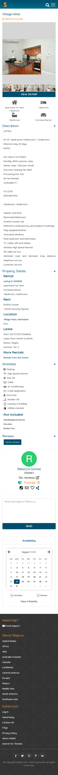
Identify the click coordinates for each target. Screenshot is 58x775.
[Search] (47, 4)
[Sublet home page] (5, 4)
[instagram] (29, 755)
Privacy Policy (9, 733)
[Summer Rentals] (18, 347)
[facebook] (15, 755)
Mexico (6, 683)
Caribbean (7, 667)
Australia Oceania (11, 657)
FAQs (5, 727)
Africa (5, 646)
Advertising (8, 717)
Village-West (11, 14)
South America (10, 694)
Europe (6, 678)
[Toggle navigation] (53, 4)
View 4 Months (29, 601)
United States (9, 641)
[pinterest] (35, 755)
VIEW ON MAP (29, 94)
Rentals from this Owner (16, 357)
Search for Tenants (12, 743)
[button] (6, 56)
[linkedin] (42, 755)
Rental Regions (13, 635)
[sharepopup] (37, 488)
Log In (5, 712)
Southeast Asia (10, 699)
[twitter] (22, 755)
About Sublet (9, 738)
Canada (6, 662)
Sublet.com (10, 706)
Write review (12, 442)
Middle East (8, 688)
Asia (4, 651)
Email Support (12, 625)
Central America (10, 672)
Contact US (8, 722)
